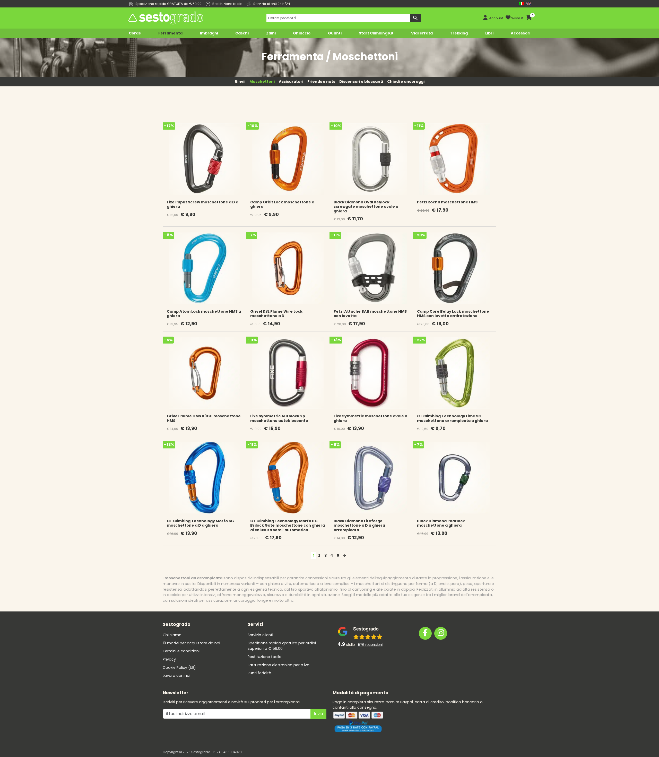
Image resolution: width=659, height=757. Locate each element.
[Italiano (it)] (521, 3)
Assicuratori (291, 81)
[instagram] (440, 633)
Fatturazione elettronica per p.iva (278, 665)
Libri (489, 33)
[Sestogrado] (165, 18)
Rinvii (240, 81)
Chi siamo (172, 634)
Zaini (271, 33)
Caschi (242, 33)
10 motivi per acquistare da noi (191, 643)
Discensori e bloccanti (361, 81)
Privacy (169, 659)
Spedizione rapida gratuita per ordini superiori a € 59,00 (282, 646)
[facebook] (425, 633)
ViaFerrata (422, 33)
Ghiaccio (301, 33)
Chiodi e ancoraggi (405, 81)
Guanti (335, 33)
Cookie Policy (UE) (179, 667)
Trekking (459, 33)
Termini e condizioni (181, 651)
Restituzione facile (264, 656)
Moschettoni (262, 81)
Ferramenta (170, 33)
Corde (135, 33)
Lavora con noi (176, 675)
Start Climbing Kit (376, 33)
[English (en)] (528, 3)
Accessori (520, 33)
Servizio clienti (260, 634)
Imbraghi (209, 33)
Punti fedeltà (259, 672)
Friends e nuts (321, 81)
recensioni (370, 644)
